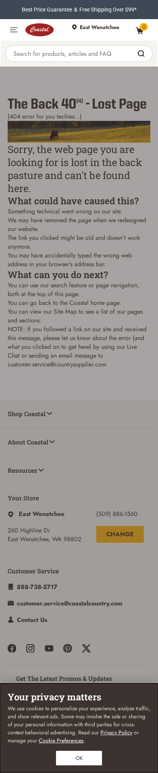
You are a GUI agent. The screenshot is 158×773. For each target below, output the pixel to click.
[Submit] (142, 53)
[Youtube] (49, 648)
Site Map (65, 311)
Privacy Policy (116, 732)
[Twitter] (86, 648)
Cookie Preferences (61, 740)
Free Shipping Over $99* (108, 10)
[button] (14, 30)
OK (79, 758)
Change (120, 534)
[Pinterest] (67, 648)
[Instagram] (30, 648)
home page (105, 302)
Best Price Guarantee (47, 10)
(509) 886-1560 (117, 513)
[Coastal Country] (44, 30)
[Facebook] (12, 648)
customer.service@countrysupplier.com (57, 364)
